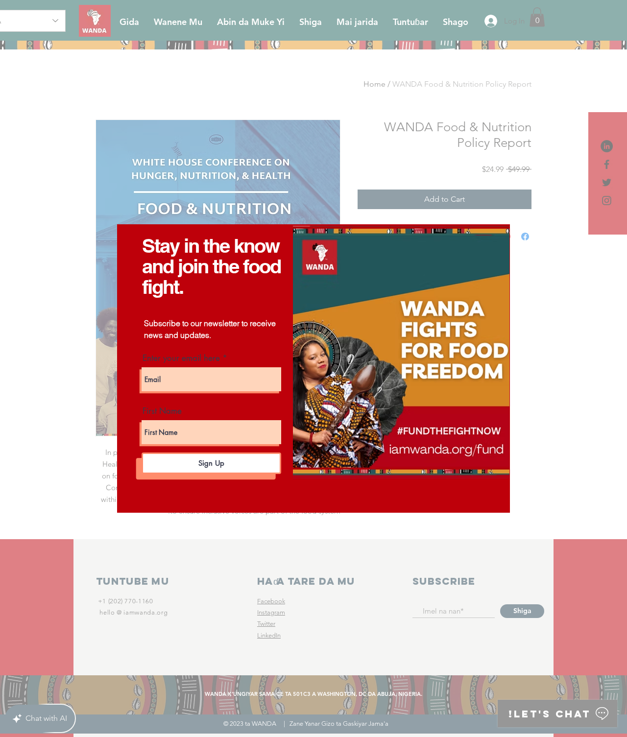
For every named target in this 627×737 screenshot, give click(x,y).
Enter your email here (181, 358)
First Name (162, 411)
